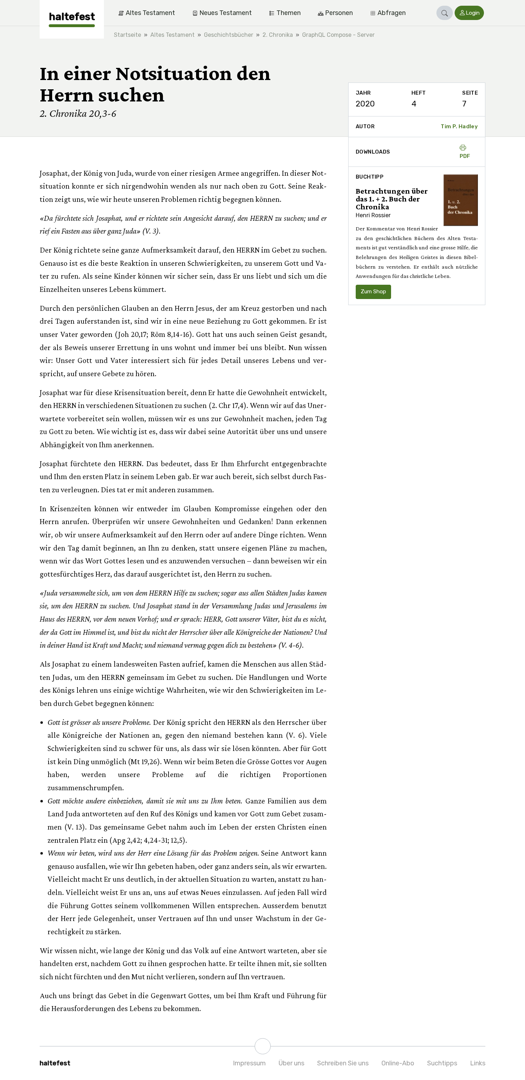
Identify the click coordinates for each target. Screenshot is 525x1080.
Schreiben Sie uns (343, 1063)
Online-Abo (397, 1063)
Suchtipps (442, 1063)
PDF (465, 156)
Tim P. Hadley (459, 126)
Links (477, 1063)
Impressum (249, 1063)
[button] (444, 13)
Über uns (291, 1063)
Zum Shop (373, 291)
